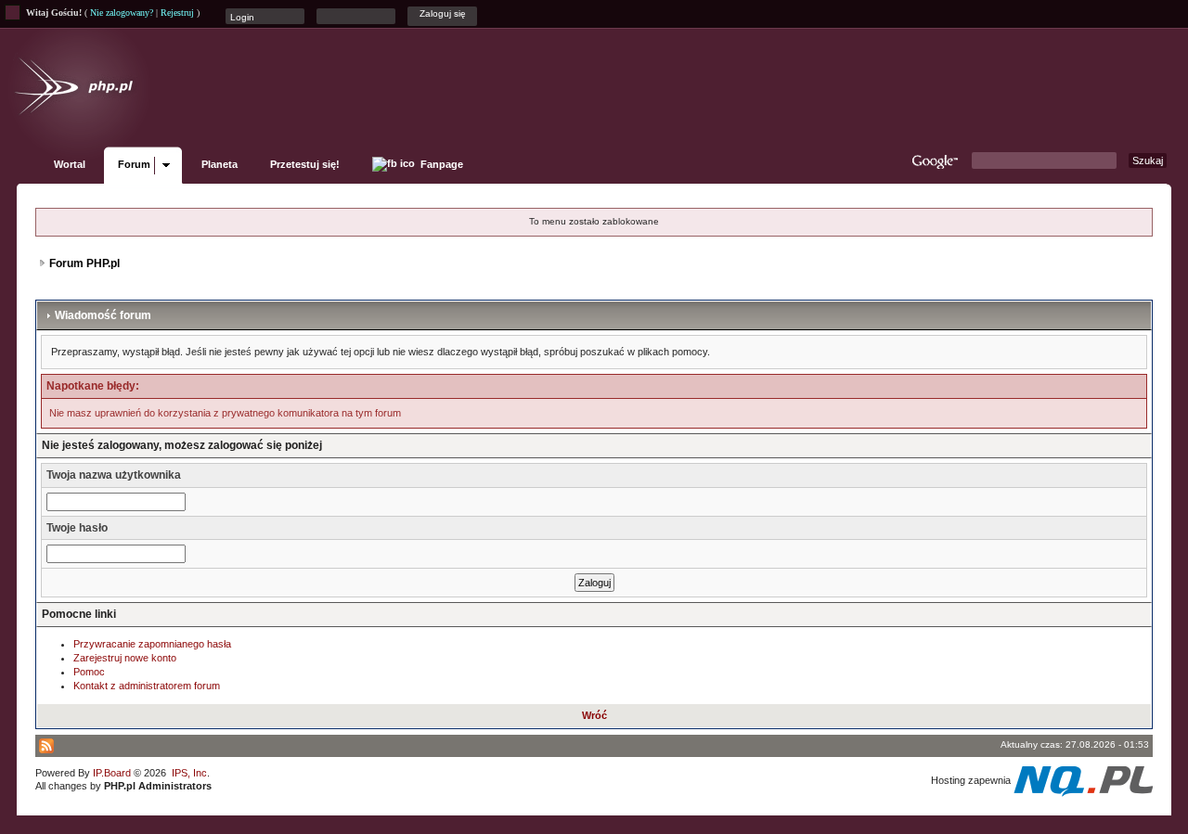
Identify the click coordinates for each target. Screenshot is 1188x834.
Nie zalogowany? (121, 12)
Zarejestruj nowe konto (124, 657)
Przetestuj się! (305, 164)
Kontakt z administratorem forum (146, 685)
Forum (134, 164)
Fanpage (440, 164)
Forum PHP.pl (84, 263)
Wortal (69, 164)
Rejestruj (177, 12)
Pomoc (89, 671)
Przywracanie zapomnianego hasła (152, 643)
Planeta (219, 164)
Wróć (594, 715)
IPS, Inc (189, 772)
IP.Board (112, 772)
